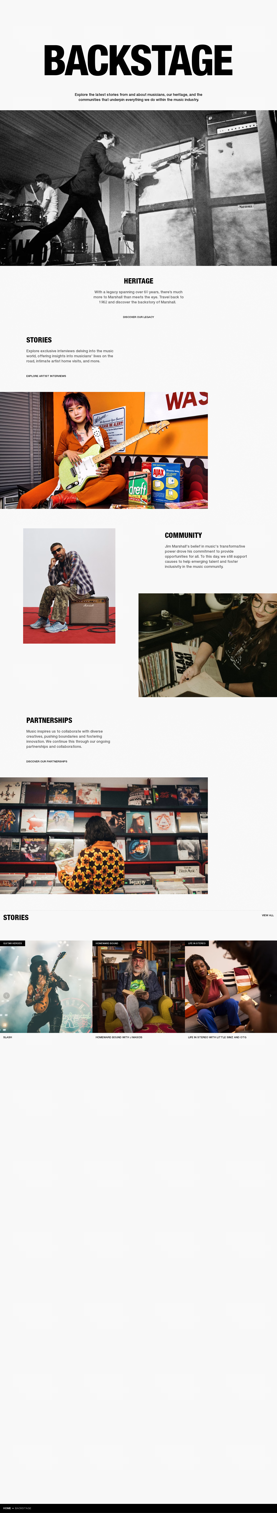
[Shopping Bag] (260, 18)
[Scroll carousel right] (270, 995)
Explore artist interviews (46, 376)
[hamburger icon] (266, 18)
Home (7, 1508)
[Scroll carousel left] (6, 995)
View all (268, 915)
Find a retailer (239, 8)
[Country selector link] (266, 8)
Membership (220, 8)
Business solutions (197, 8)
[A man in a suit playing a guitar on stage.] (138, 188)
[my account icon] (253, 18)
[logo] (16, 16)
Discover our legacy (138, 317)
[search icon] (247, 18)
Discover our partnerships (46, 761)
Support (235, 18)
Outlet (256, 8)
